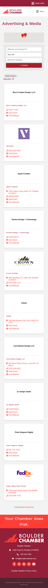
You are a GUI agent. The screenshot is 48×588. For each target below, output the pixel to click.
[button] (22, 36)
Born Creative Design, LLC (16, 105)
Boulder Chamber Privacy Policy (24, 571)
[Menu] (38, 3)
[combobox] (24, 60)
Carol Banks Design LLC (15, 359)
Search (25, 65)
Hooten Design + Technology (17, 232)
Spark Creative (12, 187)
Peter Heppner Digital (14, 445)
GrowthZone (29, 507)
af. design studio (12, 405)
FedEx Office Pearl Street (16, 486)
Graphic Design (10, 76)
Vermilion (10, 146)
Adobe (8, 316)
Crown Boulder (12, 273)
